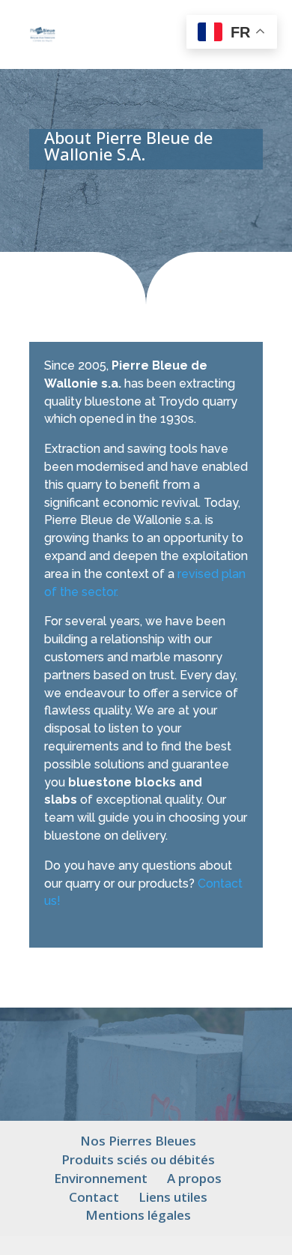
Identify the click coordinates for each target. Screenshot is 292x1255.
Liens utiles (173, 1197)
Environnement (100, 1178)
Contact (94, 1197)
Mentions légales (138, 1215)
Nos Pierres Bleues (138, 1140)
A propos (194, 1178)
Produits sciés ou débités (138, 1159)
